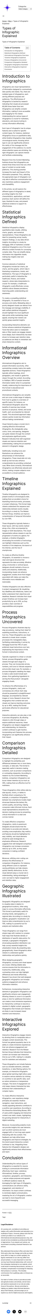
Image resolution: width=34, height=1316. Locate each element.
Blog (10, 21)
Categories (22, 6)
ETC (10, 1212)
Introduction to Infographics (13, 51)
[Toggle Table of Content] (26, 48)
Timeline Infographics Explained (15, 58)
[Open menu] (3, 16)
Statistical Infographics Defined (14, 53)
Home (4, 21)
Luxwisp (5, 1303)
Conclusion (8, 69)
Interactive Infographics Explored (15, 67)
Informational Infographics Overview (16, 55)
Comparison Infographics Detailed (15, 62)
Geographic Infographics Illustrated (16, 65)
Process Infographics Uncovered (15, 60)
